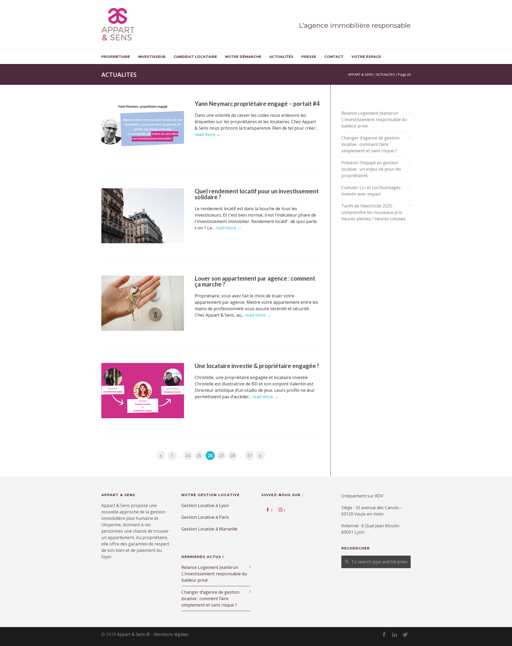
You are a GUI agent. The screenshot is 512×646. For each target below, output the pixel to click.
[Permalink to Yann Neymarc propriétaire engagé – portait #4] (142, 128)
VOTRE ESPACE (366, 56)
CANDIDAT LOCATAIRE (195, 56)
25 (199, 455)
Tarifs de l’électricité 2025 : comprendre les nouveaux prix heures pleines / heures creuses (373, 212)
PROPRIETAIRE (115, 56)
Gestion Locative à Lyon (205, 505)
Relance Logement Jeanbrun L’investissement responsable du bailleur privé (374, 119)
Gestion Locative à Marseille (209, 529)
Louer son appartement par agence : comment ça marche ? (255, 281)
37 (249, 455)
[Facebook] (384, 634)
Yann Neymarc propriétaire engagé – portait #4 (257, 103)
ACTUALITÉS (281, 56)
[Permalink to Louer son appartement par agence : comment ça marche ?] (142, 303)
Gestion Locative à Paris (205, 517)
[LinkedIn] (394, 634)
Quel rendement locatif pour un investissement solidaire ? (257, 194)
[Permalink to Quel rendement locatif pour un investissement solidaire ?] (142, 216)
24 (187, 455)
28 (232, 455)
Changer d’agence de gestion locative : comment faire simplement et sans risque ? (370, 144)
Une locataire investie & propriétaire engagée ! (257, 365)
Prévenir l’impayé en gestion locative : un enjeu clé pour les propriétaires (371, 169)
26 (210, 455)
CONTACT (333, 56)
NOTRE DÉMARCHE (243, 56)
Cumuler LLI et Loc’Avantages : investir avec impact (371, 191)
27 (221, 455)
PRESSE (308, 56)
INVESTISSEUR (152, 56)
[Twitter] (405, 634)
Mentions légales (171, 634)
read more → (208, 134)
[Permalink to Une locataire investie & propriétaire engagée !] (142, 390)
